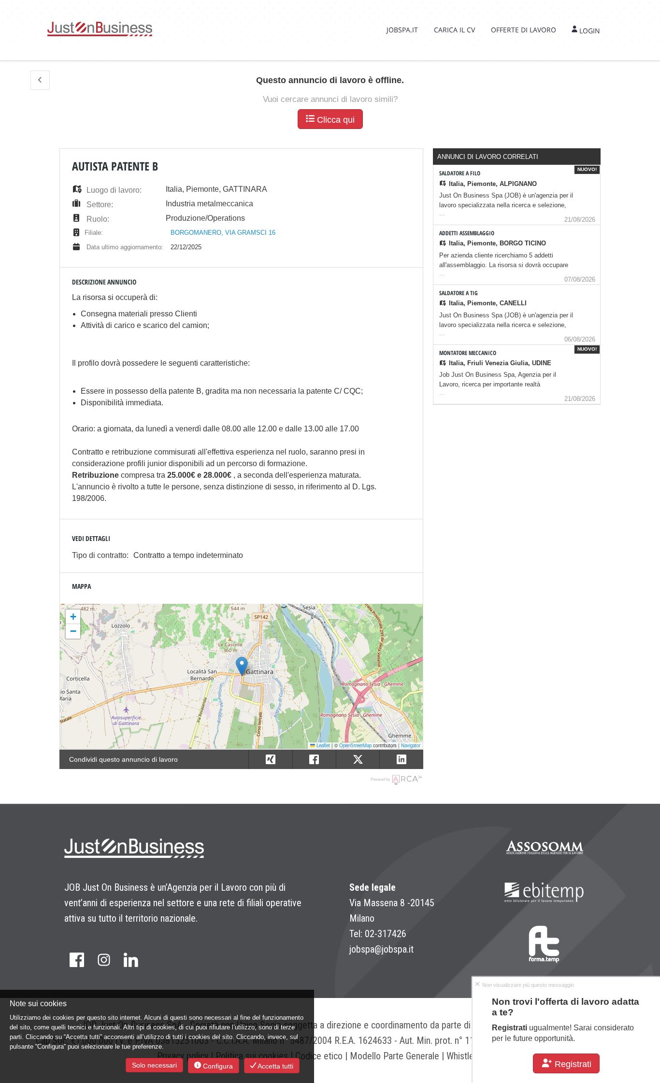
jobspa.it (402, 29)
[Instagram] (103, 960)
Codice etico (319, 1056)
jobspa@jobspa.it (381, 949)
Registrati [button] (571, 1064)
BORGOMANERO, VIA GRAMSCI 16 (223, 232)
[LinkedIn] (131, 960)
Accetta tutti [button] (274, 1066)
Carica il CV (454, 29)
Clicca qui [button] (335, 120)
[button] (40, 80)
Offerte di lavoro (523, 29)
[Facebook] (76, 960)
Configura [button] (217, 1066)
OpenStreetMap (355, 745)
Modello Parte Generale (394, 1056)
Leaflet (322, 745)
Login (588, 30)
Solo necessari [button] (154, 1065)
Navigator (410, 745)
